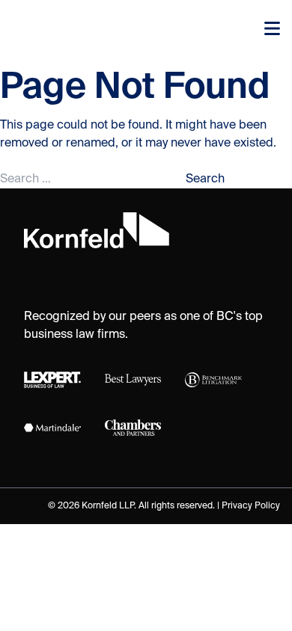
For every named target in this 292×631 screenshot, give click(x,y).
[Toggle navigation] (272, 29)
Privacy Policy (251, 506)
